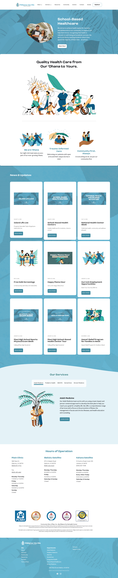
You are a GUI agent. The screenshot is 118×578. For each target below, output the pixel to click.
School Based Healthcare (54, 562)
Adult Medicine (51, 550)
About (39, 4)
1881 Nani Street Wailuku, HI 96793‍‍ (59, 567)
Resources (57, 4)
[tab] (38, 383)
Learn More (65, 419)
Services (47, 4)
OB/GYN (49, 555)
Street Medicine (51, 564)
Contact (82, 4)
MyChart (97, 4)
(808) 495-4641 (16, 472)
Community (66, 4)
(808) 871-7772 (16, 465)
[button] (40, 4)
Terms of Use (25, 562)
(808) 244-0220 (49, 465)
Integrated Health (52, 559)
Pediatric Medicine (52, 552)
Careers (74, 4)
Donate (89, 4)
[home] (26, 5)
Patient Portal (76, 549)
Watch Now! (62, 46)
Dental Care (50, 557)
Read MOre (18, 233)
